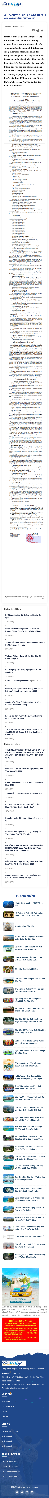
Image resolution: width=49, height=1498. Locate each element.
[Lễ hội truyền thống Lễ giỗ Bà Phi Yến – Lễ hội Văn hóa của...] (8, 1042)
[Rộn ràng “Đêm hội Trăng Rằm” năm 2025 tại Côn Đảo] (8, 1000)
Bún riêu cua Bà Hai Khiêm (26, 969)
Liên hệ (5, 1416)
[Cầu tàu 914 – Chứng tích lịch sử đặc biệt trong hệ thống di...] (8, 1098)
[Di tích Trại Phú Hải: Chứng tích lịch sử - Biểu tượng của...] (8, 959)
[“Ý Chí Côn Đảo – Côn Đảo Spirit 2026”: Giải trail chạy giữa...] (8, 1065)
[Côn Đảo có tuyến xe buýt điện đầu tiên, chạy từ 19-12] (8, 1031)
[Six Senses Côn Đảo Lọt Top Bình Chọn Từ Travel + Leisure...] (8, 1148)
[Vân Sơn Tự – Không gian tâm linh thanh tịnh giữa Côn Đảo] (8, 1010)
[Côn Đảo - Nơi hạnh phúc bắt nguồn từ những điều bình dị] (8, 1246)
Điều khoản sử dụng (10, 1466)
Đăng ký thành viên (9, 1476)
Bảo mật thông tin (9, 1461)
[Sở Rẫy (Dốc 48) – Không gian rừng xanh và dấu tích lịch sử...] (8, 1256)
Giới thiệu (6, 1401)
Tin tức (4, 1411)
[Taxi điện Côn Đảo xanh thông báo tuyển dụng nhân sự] (8, 1179)
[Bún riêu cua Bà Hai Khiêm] (8, 969)
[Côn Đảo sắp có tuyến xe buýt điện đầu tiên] (8, 980)
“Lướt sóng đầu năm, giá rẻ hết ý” (30, 1236)
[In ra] (37, 30)
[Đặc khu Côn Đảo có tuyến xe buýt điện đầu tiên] (8, 1052)
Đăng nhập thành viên (11, 1471)
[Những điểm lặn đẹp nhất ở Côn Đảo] (8, 904)
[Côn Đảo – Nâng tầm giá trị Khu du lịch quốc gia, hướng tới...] (8, 1158)
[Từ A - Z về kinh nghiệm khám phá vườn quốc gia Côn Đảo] (8, 938)
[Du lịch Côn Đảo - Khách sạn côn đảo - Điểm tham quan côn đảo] (13, 4)
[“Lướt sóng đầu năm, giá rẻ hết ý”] (8, 1237)
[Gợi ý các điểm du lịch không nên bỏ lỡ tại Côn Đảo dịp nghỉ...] (8, 1199)
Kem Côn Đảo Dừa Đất (24, 926)
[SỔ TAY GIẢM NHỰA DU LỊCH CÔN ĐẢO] (24, 1287)
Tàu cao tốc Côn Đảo (10, 1431)
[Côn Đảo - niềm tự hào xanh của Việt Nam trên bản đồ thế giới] (8, 1109)
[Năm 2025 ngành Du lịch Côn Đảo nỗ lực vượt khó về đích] (8, 1219)
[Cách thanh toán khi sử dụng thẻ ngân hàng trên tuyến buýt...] (8, 1228)
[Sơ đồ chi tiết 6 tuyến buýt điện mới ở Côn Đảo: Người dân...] (8, 948)
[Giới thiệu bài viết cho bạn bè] (33, 30)
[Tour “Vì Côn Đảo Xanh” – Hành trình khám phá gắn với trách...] (8, 1088)
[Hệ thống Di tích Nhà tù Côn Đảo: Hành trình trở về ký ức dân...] (8, 914)
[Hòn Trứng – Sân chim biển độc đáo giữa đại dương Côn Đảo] (8, 1190)
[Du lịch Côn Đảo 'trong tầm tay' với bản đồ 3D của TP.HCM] (8, 1167)
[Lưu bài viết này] (42, 30)
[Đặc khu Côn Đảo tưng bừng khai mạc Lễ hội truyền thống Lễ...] (8, 1119)
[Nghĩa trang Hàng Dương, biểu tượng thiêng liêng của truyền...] (8, 1078)
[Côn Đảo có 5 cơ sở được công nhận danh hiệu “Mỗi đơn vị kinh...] (8, 1021)
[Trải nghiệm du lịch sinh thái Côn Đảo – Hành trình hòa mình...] (8, 990)
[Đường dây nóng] (24, 1330)
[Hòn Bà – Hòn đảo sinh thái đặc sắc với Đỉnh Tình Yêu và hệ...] (8, 1128)
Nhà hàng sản (7, 1436)
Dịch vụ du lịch (8, 1406)
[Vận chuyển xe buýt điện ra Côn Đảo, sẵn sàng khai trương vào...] (8, 1138)
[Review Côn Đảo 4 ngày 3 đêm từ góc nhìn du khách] (8, 1209)
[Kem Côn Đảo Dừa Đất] (8, 926)
